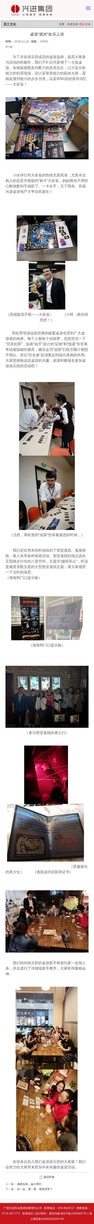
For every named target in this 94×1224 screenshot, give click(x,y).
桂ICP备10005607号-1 (75, 1213)
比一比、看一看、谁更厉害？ (35, 1189)
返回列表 (49, 1177)
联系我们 (27, 1213)
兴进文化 (72, 24)
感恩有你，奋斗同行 (29, 1184)
